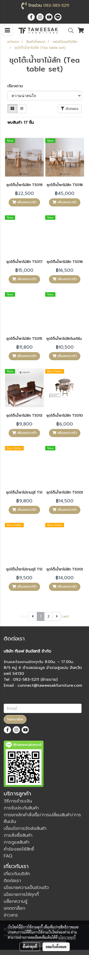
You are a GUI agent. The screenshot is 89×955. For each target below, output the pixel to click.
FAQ (8, 856)
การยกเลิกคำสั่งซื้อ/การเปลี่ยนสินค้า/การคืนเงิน (42, 818)
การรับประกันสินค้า (21, 807)
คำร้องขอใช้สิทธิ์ (19, 849)
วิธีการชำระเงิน (18, 801)
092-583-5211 (56, 5)
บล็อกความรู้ (15, 901)
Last (65, 616)
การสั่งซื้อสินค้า (18, 835)
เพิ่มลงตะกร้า (26, 202)
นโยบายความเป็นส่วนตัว (26, 887)
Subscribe (15, 719)
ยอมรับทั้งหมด (56, 946)
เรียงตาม (17, 86)
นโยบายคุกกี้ (67, 937)
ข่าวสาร (11, 915)
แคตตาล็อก (14, 908)
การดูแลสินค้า (16, 842)
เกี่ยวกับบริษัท (17, 873)
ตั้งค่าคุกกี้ (30, 946)
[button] (69, 30)
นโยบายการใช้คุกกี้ (21, 894)
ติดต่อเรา (12, 880)
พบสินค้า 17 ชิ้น (20, 122)
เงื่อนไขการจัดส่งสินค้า (25, 828)
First (23, 616)
